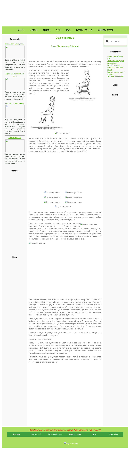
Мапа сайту (113, 434)
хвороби (46, 30)
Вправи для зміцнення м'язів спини (15, 74)
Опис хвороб (36, 434)
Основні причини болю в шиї (115, 57)
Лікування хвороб (64, 46)
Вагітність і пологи (105, 30)
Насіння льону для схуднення (14, 44)
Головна (21, 30)
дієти (58, 30)
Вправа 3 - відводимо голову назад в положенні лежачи (115, 67)
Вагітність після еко (15, 138)
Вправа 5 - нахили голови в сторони (115, 73)
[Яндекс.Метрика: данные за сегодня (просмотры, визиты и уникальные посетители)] (71, 444)
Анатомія (33, 30)
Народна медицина (84, 30)
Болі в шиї (75, 46)
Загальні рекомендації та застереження (115, 62)
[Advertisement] (15, 212)
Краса (68, 30)
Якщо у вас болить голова (115, 76)
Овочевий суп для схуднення (14, 103)
